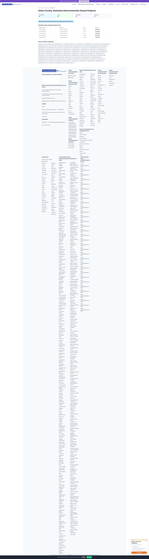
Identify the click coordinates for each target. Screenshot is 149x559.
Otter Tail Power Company (73, 323)
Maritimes (71, 108)
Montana (81, 125)
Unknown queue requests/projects (72, 136)
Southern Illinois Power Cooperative (73, 420)
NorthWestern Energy (73, 277)
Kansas (81, 107)
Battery (99, 75)
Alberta (81, 132)
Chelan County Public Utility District (62, 273)
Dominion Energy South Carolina (62, 345)
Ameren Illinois (62, 177)
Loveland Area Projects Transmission (73, 175)
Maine (81, 112)
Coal (99, 83)
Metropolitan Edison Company (74, 198)
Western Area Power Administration (73, 506)
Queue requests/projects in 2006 (84, 259)
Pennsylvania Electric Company (74, 338)
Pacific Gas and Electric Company (74, 335)
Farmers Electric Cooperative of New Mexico (62, 425)
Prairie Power (73, 354)
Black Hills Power (61, 244)
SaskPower (72, 398)
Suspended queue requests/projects (72, 133)
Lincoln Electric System (62, 547)
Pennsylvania (93, 98)
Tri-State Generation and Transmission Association (73, 470)
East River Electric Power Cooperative (62, 377)
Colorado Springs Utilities (62, 302)
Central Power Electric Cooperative (62, 269)
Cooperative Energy (61, 315)
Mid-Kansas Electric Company (74, 209)
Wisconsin (92, 123)
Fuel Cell (100, 90)
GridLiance (61, 453)
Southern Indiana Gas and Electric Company (74, 425)
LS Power (61, 534)
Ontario (81, 147)
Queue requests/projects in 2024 (84, 175)
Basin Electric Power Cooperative (62, 225)
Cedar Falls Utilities (61, 257)
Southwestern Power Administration (73, 440)
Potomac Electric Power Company (74, 351)
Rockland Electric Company (74, 379)
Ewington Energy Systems (61, 420)
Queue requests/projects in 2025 (84, 170)
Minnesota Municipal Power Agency (73, 223)
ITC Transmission (62, 484)
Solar (99, 114)
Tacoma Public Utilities (73, 452)
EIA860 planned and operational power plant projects (54, 101)
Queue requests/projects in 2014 (84, 221)
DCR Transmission (62, 323)
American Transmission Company (62, 191)
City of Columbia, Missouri (61, 287)
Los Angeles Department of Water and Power (74, 164)
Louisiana (82, 111)
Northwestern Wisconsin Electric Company (74, 294)
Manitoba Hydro (73, 189)
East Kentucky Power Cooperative (62, 372)
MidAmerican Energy (73, 212)
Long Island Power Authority (61, 552)
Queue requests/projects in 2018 (84, 203)
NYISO (70, 91)
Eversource (61, 416)
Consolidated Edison (62, 309)
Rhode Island (93, 100)
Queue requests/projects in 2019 (84, 198)
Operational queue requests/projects (73, 129)
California (82, 84)
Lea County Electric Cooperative (61, 544)
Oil (98, 107)
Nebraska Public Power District (73, 257)
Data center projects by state (48, 98)
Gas (99, 92)
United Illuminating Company (74, 482)
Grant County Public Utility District (62, 447)
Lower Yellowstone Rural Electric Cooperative (74, 179)
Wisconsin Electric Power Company (74, 522)
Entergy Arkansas (61, 394)
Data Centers (125, 4)
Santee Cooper (73, 396)
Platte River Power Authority (74, 345)
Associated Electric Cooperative (61, 210)
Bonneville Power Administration (62, 248)
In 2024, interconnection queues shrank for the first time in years (53, 113)
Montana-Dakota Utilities (74, 240)
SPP (69, 87)
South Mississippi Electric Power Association (74, 405)
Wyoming (92, 125)
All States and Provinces (83, 75)
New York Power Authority (74, 260)
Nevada (92, 76)
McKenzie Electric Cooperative (74, 191)
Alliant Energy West (62, 174)
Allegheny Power (61, 168)
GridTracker (143, 4)
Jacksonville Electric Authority (61, 512)
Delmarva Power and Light (61, 335)
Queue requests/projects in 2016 (84, 212)
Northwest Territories (84, 143)
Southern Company (72, 416)
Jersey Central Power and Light (62, 516)
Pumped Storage (101, 113)
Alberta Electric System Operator (62, 164)
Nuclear (99, 103)
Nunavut (81, 145)
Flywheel (100, 88)
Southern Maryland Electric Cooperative (74, 430)
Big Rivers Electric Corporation (61, 230)
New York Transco (74, 266)
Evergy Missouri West (62, 414)
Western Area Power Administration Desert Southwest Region (74, 512)
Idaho (81, 99)
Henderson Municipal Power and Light (61, 462)
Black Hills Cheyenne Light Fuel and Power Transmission (62, 235)
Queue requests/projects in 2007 (84, 254)
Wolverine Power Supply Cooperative (74, 531)
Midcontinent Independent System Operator (74, 217)
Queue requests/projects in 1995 (84, 310)
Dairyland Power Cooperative (61, 327)
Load (110, 77)
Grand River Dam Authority (62, 443)
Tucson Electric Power (73, 474)
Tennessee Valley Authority (74, 459)
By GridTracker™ (18, 4)
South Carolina (92, 103)
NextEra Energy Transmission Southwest (73, 273)
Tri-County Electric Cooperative (74, 465)
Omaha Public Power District (73, 313)
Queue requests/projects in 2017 (84, 207)
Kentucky (47, 7)
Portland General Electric (74, 348)
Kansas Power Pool (62, 531)
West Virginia (92, 121)
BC (69, 110)
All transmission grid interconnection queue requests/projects (51, 90)
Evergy (60, 411)
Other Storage (101, 111)
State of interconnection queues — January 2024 (53, 109)
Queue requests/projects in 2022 (84, 184)
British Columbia (83, 134)
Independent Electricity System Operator (61, 501)
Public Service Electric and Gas (73, 366)
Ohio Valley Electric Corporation (73, 302)
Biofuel (99, 77)
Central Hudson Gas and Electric (62, 261)
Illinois (81, 101)
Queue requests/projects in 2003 (84, 273)
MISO (70, 97)
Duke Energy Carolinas (62, 351)
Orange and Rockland (72, 317)
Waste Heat (100, 118)
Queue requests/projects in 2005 (84, 263)
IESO (70, 104)
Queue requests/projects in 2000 (84, 287)
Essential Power (61, 409)
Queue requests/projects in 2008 (84, 249)
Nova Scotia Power (73, 297)
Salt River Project (74, 386)
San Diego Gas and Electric (74, 393)
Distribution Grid (134, 4)
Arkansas (82, 83)
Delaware (82, 92)
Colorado (82, 86)
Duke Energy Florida (62, 354)
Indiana (81, 103)
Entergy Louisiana (61, 397)
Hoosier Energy (62, 466)
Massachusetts (83, 116)
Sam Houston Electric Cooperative (73, 390)
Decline (83, 557)
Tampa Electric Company (73, 455)
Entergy (60, 391)
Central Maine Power (62, 264)
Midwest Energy (73, 219)
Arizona (81, 81)
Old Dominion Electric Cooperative (73, 310)
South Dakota (92, 106)
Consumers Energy (61, 312)
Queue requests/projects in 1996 (84, 305)
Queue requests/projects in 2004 (84, 268)
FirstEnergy (61, 433)
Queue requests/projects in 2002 (84, 277)
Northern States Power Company (74, 285)
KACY (60, 519)
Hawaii (81, 97)
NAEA (71, 247)
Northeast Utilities (74, 279)
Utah (91, 112)
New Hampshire (92, 78)
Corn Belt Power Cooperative (61, 319)
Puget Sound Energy (73, 369)
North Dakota (92, 90)
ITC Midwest (61, 481)
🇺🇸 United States (72, 75)
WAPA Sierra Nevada (73, 494)
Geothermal (100, 94)
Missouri (81, 124)
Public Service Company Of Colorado (73, 358)
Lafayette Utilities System (62, 540)
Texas (91, 111)
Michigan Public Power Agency (73, 206)
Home (39, 7)
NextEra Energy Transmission (73, 269)
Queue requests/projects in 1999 (84, 291)
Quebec (70, 106)
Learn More (139, 552)
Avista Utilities (62, 213)
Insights (104, 4)
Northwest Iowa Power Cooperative (73, 289)
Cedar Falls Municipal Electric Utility (62, 253)
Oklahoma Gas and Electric (74, 305)
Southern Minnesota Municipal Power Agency (73, 435)
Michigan (82, 118)
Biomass (100, 81)
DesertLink (61, 338)
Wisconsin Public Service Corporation (74, 527)
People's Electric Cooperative (74, 342)
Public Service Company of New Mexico (74, 362)
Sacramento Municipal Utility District (73, 383)
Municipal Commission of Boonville (73, 244)
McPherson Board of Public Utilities (74, 195)
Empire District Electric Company (62, 388)
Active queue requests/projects (72, 123)
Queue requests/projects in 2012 (84, 231)
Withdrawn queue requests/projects (72, 126)
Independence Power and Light (62, 496)
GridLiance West (61, 456)
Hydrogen (100, 98)
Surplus (110, 81)
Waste (99, 116)
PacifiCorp (72, 332)
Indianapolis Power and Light (61, 507)
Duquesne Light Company (62, 368)
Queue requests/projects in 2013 (84, 226)
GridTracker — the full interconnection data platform (53, 122)
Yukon (81, 155)
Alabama (81, 77)
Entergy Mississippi (61, 400)
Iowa (81, 105)
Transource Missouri (72, 462)
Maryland (82, 114)
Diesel (99, 87)
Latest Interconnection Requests (86, 4)
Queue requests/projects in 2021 (84, 189)
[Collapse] (146, 541)
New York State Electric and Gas (73, 264)
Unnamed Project (42, 29)
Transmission (112, 83)
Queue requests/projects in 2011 (84, 235)
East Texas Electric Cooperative (61, 382)
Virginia (92, 116)
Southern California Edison (74, 413)
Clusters (98, 4)
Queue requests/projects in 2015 (84, 217)
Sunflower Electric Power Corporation (74, 449)
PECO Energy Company (73, 326)
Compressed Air (101, 85)
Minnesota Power (74, 226)
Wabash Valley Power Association (74, 500)
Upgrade (111, 85)
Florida (81, 94)
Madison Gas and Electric (74, 183)
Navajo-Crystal (73, 254)
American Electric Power (62, 183)
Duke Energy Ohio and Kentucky (62, 361)
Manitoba (71, 112)
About (74, 4)
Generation (111, 75)
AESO (70, 102)
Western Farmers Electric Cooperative (74, 519)
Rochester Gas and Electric (74, 372)
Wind (99, 122)
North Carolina (92, 87)
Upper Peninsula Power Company (74, 486)
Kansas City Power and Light (61, 527)
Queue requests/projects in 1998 (84, 296)
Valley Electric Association (73, 489)
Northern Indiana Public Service (74, 282)
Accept (89, 557)
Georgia (81, 96)
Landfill (99, 100)
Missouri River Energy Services (73, 232)
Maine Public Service (73, 186)
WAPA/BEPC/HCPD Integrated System (74, 497)
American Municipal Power (61, 187)
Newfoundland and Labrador (86, 140)
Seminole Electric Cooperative (74, 400)
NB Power (72, 249)
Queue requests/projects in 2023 (84, 179)
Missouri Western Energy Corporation (74, 236)
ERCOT (70, 93)
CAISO (70, 86)
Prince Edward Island (84, 149)
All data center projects (47, 159)
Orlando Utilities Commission (73, 320)
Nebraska (92, 74)
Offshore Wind (101, 105)
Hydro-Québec (62, 471)
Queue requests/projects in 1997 (84, 300)
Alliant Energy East (62, 171)
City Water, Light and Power (61, 283)
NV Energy (72, 251)
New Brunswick (83, 138)
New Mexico (93, 83)
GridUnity (61, 458)
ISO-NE (70, 95)
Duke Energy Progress (62, 365)
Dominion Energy (61, 341)
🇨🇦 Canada (71, 77)
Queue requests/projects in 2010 (84, 240)
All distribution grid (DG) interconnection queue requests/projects (52, 94)
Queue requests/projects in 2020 (84, 193)
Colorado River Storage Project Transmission (62, 298)
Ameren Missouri (61, 179)
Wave (99, 120)
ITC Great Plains (61, 479)
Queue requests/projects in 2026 (84, 166)
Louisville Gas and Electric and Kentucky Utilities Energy (74, 169)
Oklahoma (92, 95)
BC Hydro (61, 215)
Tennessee (92, 109)
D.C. (80, 90)
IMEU (60, 473)
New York (92, 84)
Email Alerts (111, 4)
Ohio (91, 93)
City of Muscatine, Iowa (61, 292)
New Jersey (93, 81)
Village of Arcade (74, 491)
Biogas (99, 79)
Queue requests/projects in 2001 (84, 282)
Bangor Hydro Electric (62, 221)
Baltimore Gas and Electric (62, 217)
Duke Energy (62, 348)
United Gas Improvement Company (73, 479)
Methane (100, 101)
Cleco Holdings (62, 295)
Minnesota (82, 120)
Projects (42, 7)
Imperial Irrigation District (61, 492)
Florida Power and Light (62, 436)
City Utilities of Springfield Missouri (62, 278)
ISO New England (61, 476)
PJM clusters (71, 147)
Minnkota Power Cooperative (73, 229)
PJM (69, 89)
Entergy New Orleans (62, 404)
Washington (93, 118)
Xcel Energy (72, 534)
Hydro (99, 96)
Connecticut (82, 88)
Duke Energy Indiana (62, 357)
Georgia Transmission (62, 439)
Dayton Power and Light (62, 331)
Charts (117, 4)
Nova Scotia (82, 142)
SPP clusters (71, 143)
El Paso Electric (62, 385)
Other (99, 109)
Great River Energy (61, 451)
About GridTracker (46, 125)
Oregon (92, 97)
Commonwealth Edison (62, 305)
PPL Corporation (74, 331)
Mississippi (82, 122)
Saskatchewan (72, 114)
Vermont (92, 114)
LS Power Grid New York (62, 536)
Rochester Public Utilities (74, 376)
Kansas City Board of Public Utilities (62, 523)
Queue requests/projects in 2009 (84, 245)
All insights (44, 116)
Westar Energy (73, 503)
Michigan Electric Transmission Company (74, 202)
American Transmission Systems (62, 196)
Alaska (81, 79)
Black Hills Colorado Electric (61, 240)
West (70, 99)
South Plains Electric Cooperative (73, 409)
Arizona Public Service (62, 200)
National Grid (73, 252)
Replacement (112, 79)
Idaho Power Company (61, 487)
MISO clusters (72, 145)
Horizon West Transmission (62, 469)
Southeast (71, 101)
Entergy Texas (62, 406)
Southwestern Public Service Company (73, 445)
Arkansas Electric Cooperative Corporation (61, 204)
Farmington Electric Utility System (62, 431)
